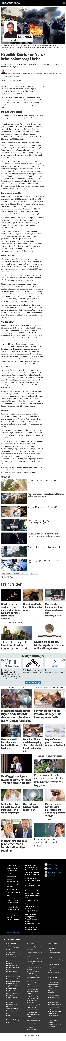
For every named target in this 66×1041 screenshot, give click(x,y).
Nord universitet (31, 986)
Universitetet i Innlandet (54, 1000)
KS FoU (8, 1000)
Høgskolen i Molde (11, 983)
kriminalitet (7, 573)
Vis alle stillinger (33, 683)
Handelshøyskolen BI (12, 978)
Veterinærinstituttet (53, 1018)
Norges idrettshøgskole (33, 1005)
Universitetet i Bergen (54, 997)
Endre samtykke (13, 932)
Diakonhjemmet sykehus (13, 954)
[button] (2, 660)
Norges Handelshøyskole (34, 996)
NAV (7, 1013)
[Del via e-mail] (11, 577)
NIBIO (8, 1015)
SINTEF (50, 957)
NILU (7, 1022)
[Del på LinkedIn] (8, 577)
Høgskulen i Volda (11, 988)
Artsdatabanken (10, 952)
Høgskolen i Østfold (11, 986)
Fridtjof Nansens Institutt (13, 976)
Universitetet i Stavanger (54, 1004)
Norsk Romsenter (32, 1012)
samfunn (34, 573)
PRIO (49, 946)
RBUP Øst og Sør (52, 948)
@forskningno (53, 865)
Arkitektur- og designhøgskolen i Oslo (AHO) (12, 947)
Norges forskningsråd (33, 998)
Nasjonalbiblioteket (32, 958)
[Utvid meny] (64, 3)
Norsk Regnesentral (32, 1009)
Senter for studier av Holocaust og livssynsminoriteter (53, 966)
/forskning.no (53, 868)
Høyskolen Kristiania (12, 993)
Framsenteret (10, 974)
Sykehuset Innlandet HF (54, 980)
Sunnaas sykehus (52, 977)
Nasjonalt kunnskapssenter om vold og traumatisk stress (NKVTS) (34, 963)
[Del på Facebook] (2, 577)
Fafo (7, 961)
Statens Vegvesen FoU (54, 972)
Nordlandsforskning (32, 989)
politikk (25, 573)
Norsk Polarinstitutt (32, 1007)
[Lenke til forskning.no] (31, 2)
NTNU (28, 956)
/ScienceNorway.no (54, 876)
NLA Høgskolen (31, 943)
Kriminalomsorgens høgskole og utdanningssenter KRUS (13, 1006)
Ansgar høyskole (11, 943)
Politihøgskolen (52, 943)
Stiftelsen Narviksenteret (55, 975)
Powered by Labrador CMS (33, 1035)
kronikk (17, 573)
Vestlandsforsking (53, 1015)
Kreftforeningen (10, 1002)
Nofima (29, 984)
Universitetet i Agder (53, 995)
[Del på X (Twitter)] (5, 577)
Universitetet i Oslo (53, 1002)
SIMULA (50, 955)
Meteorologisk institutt (12, 1011)
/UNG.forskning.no (54, 872)
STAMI (49, 970)
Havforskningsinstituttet (13, 981)
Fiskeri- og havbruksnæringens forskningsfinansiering (12, 965)
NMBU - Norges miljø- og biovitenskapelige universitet (34, 947)
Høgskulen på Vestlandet (13, 990)
